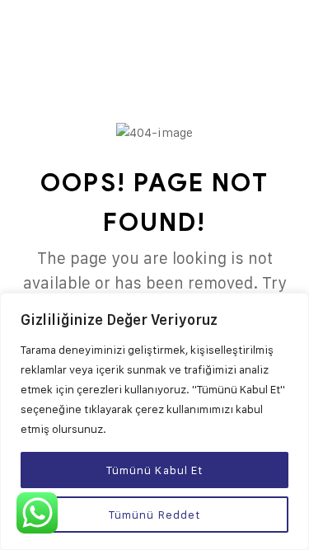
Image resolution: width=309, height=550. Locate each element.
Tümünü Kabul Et (155, 470)
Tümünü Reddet (155, 514)
